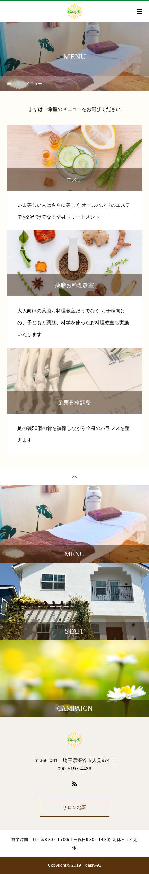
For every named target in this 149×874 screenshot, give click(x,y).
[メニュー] (138, 11)
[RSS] (74, 783)
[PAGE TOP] (74, 476)
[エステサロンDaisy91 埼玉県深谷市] (74, 739)
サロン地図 (74, 807)
